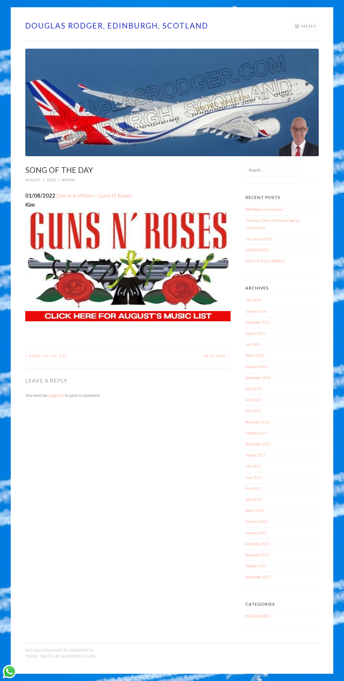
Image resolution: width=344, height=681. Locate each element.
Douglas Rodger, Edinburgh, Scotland (116, 25)
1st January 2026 (259, 239)
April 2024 (253, 389)
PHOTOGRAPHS (257, 616)
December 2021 (257, 544)
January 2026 (256, 311)
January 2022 (256, 533)
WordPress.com (79, 656)
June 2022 (253, 477)
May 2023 (253, 411)
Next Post (217, 356)
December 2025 (257, 322)
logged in (56, 395)
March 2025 (254, 355)
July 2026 (253, 300)
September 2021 (258, 577)
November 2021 (257, 555)
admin (68, 180)
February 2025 (256, 367)
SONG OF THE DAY (46, 356)
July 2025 (253, 344)
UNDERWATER (257, 250)
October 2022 (256, 433)
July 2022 (253, 466)
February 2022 (256, 521)
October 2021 (256, 566)
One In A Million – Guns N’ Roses (93, 195)
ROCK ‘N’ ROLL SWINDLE (265, 261)
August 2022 (255, 455)
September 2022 (258, 444)
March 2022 (254, 510)
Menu (309, 25)
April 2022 (253, 499)
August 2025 (255, 333)
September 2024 (258, 378)
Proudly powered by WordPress (59, 650)
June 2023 (253, 400)
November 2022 (257, 422)
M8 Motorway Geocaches (264, 209)
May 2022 (253, 488)
